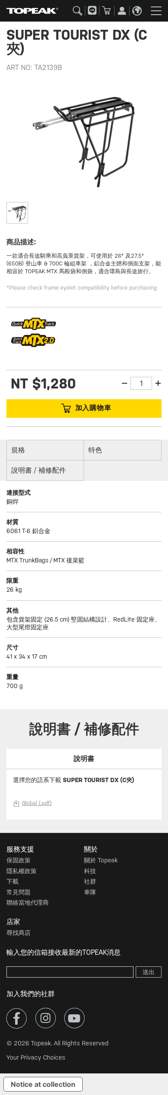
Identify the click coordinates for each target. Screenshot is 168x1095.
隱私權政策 (21, 871)
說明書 (84, 758)
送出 (149, 972)
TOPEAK (32, 11)
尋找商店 (18, 932)
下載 (12, 881)
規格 (18, 450)
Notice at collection (43, 1084)
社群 (90, 881)
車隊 (90, 892)
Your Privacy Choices (35, 1057)
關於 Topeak (101, 860)
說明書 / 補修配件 (38, 470)
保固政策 (18, 860)
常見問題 (18, 892)
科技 (90, 871)
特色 (95, 450)
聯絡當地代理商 (27, 902)
